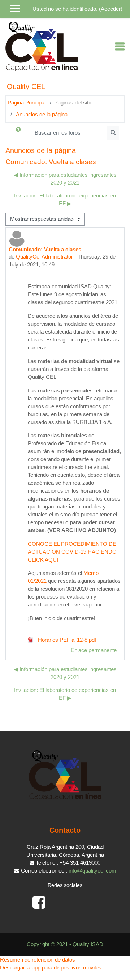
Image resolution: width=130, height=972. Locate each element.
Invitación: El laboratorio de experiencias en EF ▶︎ (65, 199)
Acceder (111, 9)
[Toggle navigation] (120, 46)
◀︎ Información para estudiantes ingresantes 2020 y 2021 (65, 179)
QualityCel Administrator (44, 257)
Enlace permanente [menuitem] (94, 650)
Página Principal (27, 103)
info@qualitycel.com (92, 871)
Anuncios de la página (42, 114)
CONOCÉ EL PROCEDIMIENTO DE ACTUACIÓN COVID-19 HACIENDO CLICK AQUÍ (72, 552)
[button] (20, 133)
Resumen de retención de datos (37, 960)
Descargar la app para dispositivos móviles (50, 968)
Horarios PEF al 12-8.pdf (66, 640)
